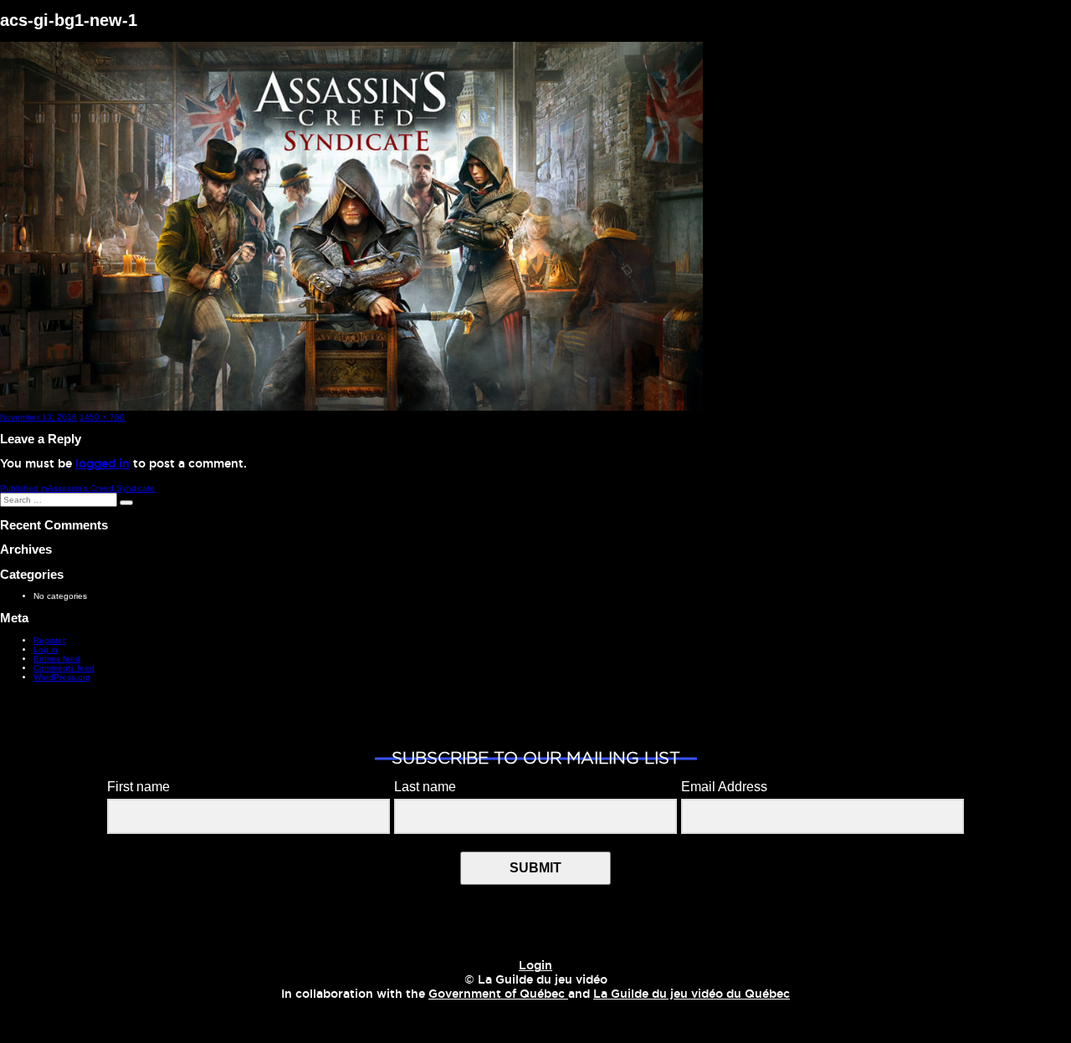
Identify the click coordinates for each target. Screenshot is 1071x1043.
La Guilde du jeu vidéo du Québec (691, 994)
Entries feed (56, 658)
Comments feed (64, 667)
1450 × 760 (102, 417)
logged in (102, 464)
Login (535, 966)
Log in (45, 649)
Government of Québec (498, 994)
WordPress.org (61, 677)
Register (49, 640)
